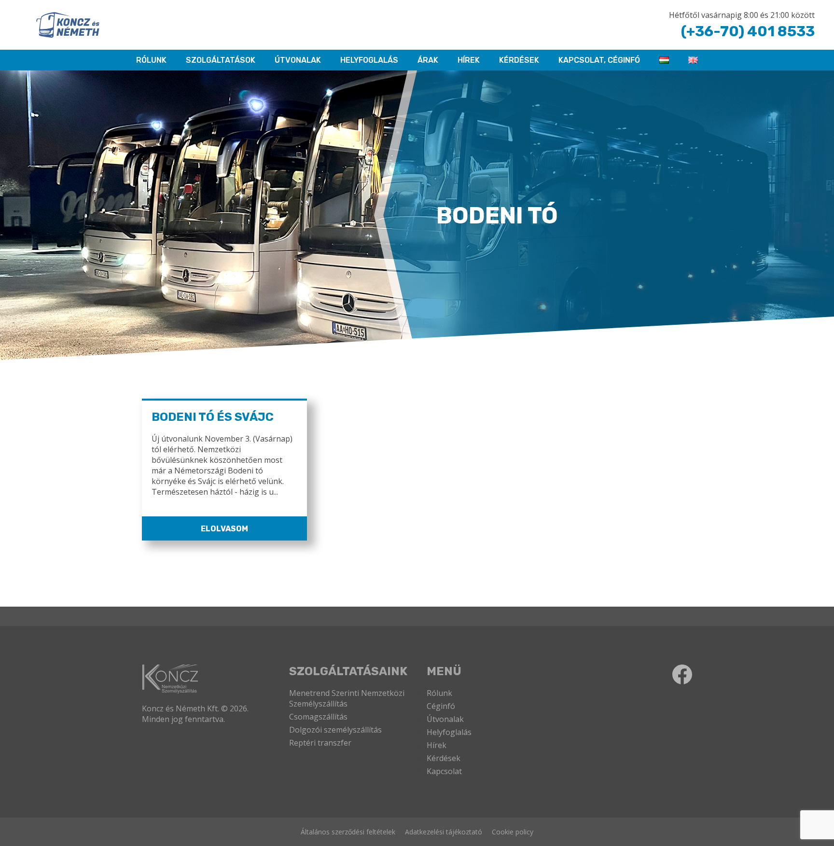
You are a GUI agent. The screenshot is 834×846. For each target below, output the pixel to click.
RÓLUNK (151, 60)
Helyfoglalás (449, 732)
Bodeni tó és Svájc (213, 417)
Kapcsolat (444, 771)
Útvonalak (298, 60)
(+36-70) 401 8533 (748, 31)
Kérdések (519, 60)
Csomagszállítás (318, 716)
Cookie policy (512, 831)
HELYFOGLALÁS (369, 60)
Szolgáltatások (220, 60)
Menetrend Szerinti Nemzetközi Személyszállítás (346, 698)
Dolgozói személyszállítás (335, 729)
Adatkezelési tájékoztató (443, 831)
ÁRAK (427, 60)
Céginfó (441, 706)
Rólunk (439, 693)
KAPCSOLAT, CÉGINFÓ (599, 60)
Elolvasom (224, 528)
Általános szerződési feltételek (348, 831)
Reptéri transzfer (320, 742)
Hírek (469, 60)
